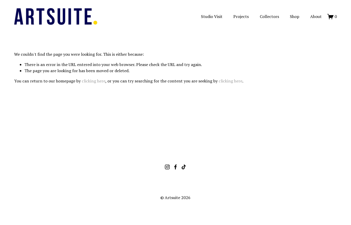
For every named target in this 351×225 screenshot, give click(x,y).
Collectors (269, 16)
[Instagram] (167, 167)
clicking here (93, 81)
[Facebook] (175, 167)
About (316, 16)
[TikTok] (183, 167)
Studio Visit (212, 16)
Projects (241, 16)
